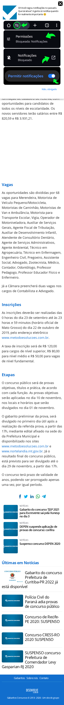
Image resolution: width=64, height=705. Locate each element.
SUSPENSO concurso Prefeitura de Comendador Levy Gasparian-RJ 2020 (31, 659)
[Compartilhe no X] (26, 496)
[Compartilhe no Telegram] (43, 496)
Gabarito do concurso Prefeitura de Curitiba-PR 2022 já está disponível (32, 579)
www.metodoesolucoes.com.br (25, 337)
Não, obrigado (49, 89)
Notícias (24, 506)
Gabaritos (19, 678)
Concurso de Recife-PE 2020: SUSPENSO (42, 619)
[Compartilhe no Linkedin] (31, 496)
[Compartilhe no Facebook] (20, 496)
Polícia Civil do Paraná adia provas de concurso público (42, 602)
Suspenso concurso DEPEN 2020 (40, 543)
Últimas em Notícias (20, 562)
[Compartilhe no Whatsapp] (38, 496)
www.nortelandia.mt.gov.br (22, 451)
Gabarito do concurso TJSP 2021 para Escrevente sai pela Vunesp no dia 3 (40, 513)
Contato (43, 678)
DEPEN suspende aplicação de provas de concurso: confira (38, 528)
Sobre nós (32, 678)
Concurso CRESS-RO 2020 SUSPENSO (42, 637)
